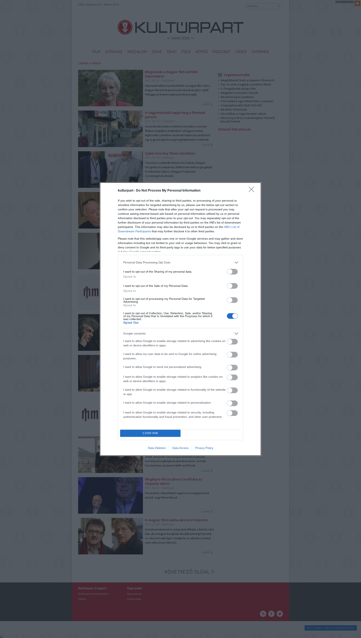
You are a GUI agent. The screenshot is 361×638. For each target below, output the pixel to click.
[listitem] (180, 262)
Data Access (180, 448)
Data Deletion (157, 448)
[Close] (253, 191)
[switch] (232, 272)
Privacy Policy (204, 448)
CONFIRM (150, 433)
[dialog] (180, 319)
